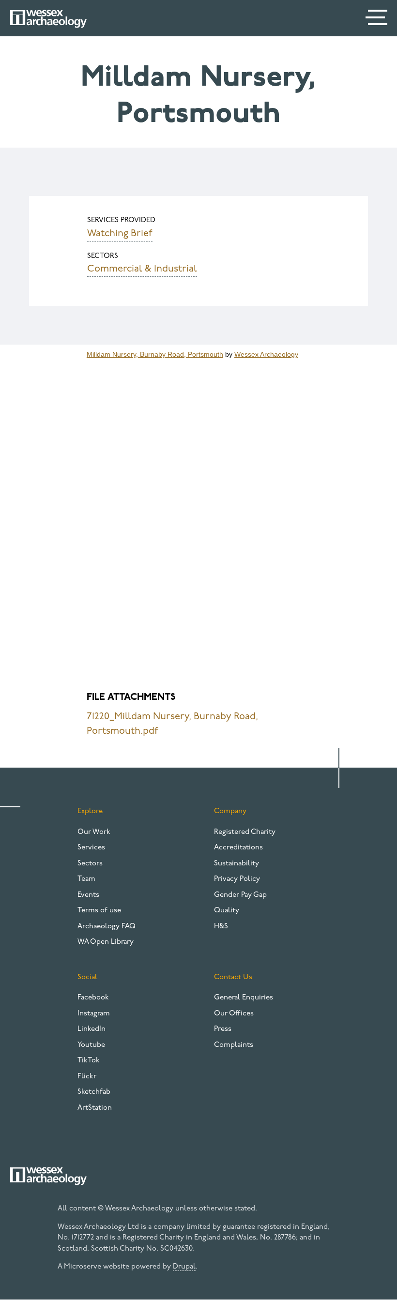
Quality (226, 910)
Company (230, 811)
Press (222, 1029)
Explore (90, 811)
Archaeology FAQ (106, 926)
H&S (221, 926)
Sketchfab (93, 1092)
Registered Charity (244, 832)
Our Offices (234, 1013)
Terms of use (99, 910)
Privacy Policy (237, 879)
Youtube (91, 1045)
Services (91, 847)
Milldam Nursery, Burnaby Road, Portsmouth (155, 354)
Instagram (93, 1013)
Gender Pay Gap (240, 895)
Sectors (90, 863)
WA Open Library (105, 942)
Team (86, 879)
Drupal (184, 1266)
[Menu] (377, 19)
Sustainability (236, 863)
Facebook (93, 997)
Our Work (93, 832)
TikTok (88, 1060)
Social (87, 977)
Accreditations (238, 847)
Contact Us (233, 977)
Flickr (86, 1076)
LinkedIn (91, 1029)
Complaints (233, 1045)
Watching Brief (120, 234)
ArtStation (94, 1108)
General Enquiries (243, 997)
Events (88, 895)
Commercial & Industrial (142, 269)
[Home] (48, 19)
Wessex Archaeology (266, 354)
